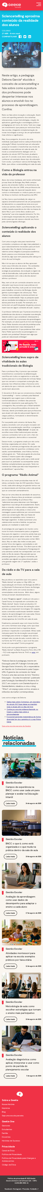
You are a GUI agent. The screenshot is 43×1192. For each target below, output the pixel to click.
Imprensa (6, 1108)
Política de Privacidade (12, 1154)
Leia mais (10, 803)
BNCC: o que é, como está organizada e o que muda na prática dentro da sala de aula (22, 847)
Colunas (6, 30)
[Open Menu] (38, 4)
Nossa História (8, 1104)
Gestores (6, 1125)
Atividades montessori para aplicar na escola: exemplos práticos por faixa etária (20, 957)
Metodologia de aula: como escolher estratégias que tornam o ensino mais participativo (23, 1010)
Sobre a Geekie (10, 1100)
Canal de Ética (8, 1150)
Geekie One (8, 1121)
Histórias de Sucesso (11, 1140)
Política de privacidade (16, 1179)
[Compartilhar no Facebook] (20, 36)
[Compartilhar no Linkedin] (29, 36)
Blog (4, 1112)
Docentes (6, 1137)
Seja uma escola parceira (12, 1115)
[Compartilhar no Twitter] (24, 36)
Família (5, 1133)
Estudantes (7, 1129)
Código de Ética (9, 1164)
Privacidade (8, 1146)
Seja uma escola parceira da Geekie (16, 726)
